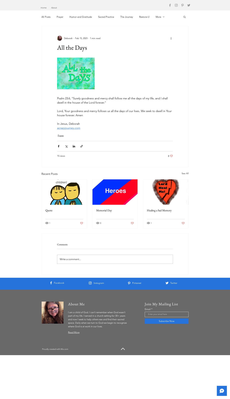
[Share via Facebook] (58, 146)
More (158, 16)
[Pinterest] (182, 5)
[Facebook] (170, 5)
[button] (184, 17)
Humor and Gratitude (80, 16)
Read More (73, 332)
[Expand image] (76, 73)
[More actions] (171, 38)
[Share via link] (81, 146)
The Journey (126, 16)
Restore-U (144, 16)
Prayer (60, 16)
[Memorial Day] (115, 192)
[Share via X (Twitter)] (66, 146)
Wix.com (64, 349)
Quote (48, 210)
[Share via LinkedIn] (73, 146)
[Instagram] (176, 5)
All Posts (45, 16)
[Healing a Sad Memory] (165, 192)
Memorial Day (104, 210)
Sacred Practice (106, 16)
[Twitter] (189, 5)
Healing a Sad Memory (159, 210)
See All (185, 173)
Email (148, 309)
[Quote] (64, 192)
